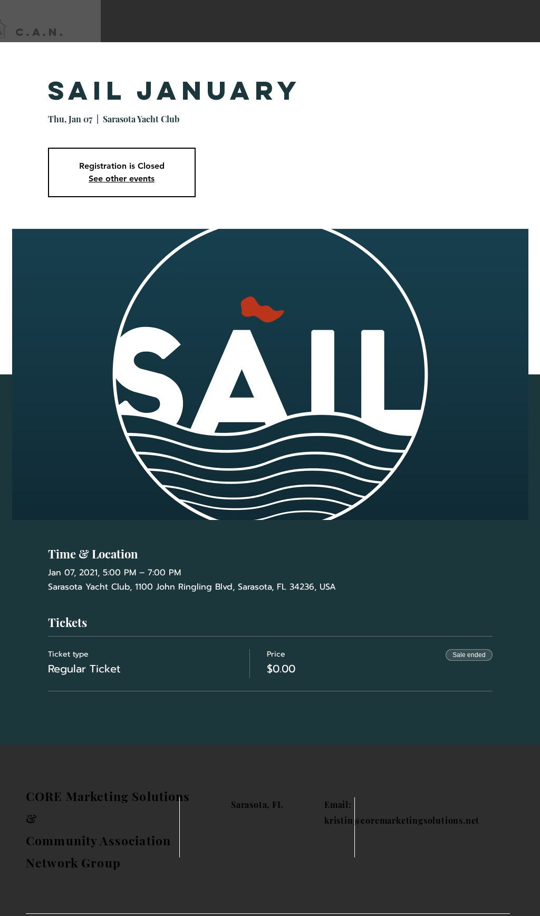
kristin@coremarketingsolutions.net (401, 820)
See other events (122, 178)
